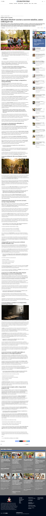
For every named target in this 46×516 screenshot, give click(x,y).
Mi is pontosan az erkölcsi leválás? (28, 460)
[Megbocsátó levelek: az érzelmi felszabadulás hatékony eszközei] (34, 88)
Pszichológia (10, 17)
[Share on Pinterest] (23, 441)
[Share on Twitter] (41, 27)
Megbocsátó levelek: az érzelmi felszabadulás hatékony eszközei (39, 88)
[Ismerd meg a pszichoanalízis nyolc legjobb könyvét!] (34, 55)
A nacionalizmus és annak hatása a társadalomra (28, 482)
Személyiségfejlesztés (19, 470)
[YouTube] (3, 1)
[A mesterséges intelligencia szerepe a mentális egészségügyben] (17, 476)
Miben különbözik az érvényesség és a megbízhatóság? (39, 109)
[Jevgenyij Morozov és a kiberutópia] (6, 476)
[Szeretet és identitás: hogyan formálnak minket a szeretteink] (34, 143)
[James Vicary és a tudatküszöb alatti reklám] (39, 35)
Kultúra (25, 489)
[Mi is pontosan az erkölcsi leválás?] (29, 455)
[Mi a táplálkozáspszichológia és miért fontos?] (40, 455)
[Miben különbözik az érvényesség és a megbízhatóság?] (34, 109)
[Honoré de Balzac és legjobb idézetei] (34, 117)
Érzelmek (6, 17)
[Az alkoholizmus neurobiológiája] (34, 49)
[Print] (44, 27)
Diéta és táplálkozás (37, 469)
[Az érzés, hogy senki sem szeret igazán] (34, 102)
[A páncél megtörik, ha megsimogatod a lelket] (34, 75)
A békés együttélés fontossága (40, 129)
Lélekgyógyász (23, 1)
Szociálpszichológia (28, 489)
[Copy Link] (43, 27)
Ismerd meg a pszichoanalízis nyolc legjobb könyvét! (31, 503)
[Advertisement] (23, 10)
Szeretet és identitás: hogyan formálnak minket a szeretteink (40, 143)
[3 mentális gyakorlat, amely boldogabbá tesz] (34, 124)
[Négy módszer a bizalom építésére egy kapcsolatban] (34, 62)
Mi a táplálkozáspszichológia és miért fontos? (40, 461)
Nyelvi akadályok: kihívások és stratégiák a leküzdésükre (17, 461)
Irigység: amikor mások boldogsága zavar (5, 460)
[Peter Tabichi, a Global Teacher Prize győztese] (34, 136)
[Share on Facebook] (40, 27)
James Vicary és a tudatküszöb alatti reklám (37, 40)
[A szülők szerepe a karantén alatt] (40, 476)
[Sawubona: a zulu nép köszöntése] (34, 69)
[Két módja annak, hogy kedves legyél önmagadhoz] (34, 95)
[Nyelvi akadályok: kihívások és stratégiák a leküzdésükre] (17, 455)
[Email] (42, 27)
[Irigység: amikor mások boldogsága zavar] (6, 455)
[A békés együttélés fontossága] (34, 130)
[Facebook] (1, 1)
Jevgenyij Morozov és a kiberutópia (6, 481)
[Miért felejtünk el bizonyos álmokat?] (34, 82)
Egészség (42, 469)
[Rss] (4, 1)
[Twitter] (2, 1)
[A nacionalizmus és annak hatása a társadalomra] (29, 476)
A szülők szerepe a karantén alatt (40, 481)
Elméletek (2, 17)
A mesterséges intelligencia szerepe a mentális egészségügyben (17, 482)
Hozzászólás (27, 444)
